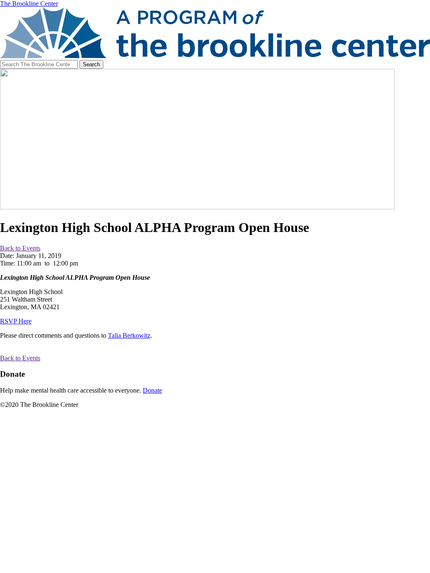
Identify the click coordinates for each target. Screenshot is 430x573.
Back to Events (20, 248)
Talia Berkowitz (129, 335)
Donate (152, 390)
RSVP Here (15, 321)
